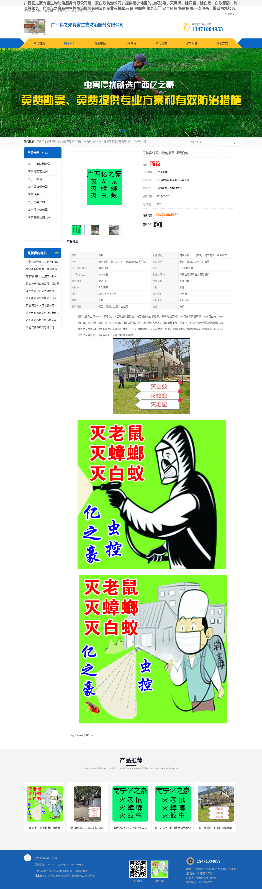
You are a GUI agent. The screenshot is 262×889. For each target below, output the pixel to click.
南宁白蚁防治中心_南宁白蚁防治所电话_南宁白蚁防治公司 (43, 261)
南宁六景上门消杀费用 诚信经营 (87, 828)
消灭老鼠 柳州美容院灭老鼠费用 (43, 313)
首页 (39, 10)
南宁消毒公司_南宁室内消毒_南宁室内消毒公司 (43, 269)
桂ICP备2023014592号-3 (70, 864)
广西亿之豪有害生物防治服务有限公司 (54, 870)
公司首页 (39, 43)
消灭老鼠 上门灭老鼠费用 (40, 291)
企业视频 (100, 43)
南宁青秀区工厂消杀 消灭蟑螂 (130, 828)
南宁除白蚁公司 (38, 209)
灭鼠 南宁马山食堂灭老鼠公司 (42, 283)
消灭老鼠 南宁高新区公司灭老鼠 (43, 298)
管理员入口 (78, 875)
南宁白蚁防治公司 (39, 163)
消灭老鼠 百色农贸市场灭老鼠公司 (43, 320)
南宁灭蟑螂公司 (38, 186)
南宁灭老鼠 (35, 179)
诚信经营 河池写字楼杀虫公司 (44, 828)
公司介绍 (130, 43)
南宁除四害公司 (38, 171)
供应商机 (69, 43)
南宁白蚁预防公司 (39, 217)
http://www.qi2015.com (82, 735)
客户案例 (191, 43)
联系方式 (222, 43)
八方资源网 (54, 875)
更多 (57, 253)
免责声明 (66, 875)
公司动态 (161, 43)
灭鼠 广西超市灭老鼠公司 (40, 327)
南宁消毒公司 (36, 202)
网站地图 (90, 875)
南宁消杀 (33, 194)
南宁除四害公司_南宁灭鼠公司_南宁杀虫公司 (43, 276)
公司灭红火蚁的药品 (173, 828)
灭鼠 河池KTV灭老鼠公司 (40, 305)
